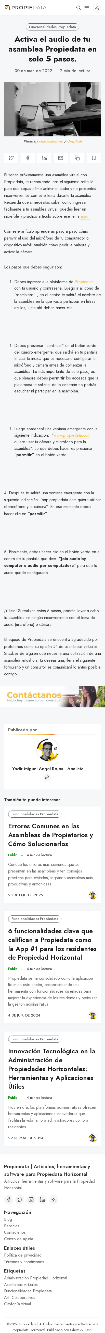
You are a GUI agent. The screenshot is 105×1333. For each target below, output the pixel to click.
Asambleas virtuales (21, 1285)
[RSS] (53, 1199)
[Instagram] (31, 1199)
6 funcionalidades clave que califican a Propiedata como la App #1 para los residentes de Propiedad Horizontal (52, 944)
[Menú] (87, 8)
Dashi (88, 1329)
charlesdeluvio (51, 141)
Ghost (74, 1329)
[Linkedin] (42, 1199)
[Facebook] (8, 1199)
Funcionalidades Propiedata (52, 26)
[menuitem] (52, 1219)
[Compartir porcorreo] (61, 158)
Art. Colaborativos (19, 1297)
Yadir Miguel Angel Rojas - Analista (48, 768)
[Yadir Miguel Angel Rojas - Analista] (93, 895)
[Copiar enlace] (77, 158)
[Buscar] (78, 8)
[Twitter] (19, 1199)
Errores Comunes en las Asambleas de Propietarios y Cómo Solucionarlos (50, 835)
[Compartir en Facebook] (28, 158)
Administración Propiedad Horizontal (35, 1278)
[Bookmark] (93, 158)
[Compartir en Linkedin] (44, 158)
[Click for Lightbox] (52, 696)
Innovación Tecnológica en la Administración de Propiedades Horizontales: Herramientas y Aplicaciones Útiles (51, 1068)
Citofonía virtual (17, 1304)
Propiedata (84, 282)
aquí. (85, 216)
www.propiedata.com (72, 435)
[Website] (47, 777)
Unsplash (74, 141)
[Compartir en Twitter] (11, 158)
